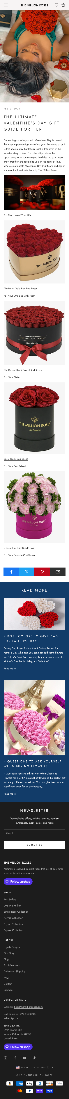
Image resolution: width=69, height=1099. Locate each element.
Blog (6, 959)
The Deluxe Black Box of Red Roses (23, 370)
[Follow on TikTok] (34, 1058)
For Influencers (12, 965)
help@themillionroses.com (28, 1007)
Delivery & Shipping (15, 971)
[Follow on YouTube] (24, 1058)
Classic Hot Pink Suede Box (19, 548)
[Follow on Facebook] (15, 1058)
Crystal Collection (13, 924)
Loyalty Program (12, 947)
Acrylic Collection (13, 918)
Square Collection (13, 930)
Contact (8, 984)
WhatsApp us (11, 1018)
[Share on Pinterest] (42, 572)
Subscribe (34, 845)
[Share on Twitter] (26, 572)
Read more (10, 668)
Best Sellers (10, 899)
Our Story (9, 953)
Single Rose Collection (16, 912)
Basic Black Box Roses (16, 459)
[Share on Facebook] (11, 572)
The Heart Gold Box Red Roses (20, 288)
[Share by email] (57, 572)
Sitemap (8, 990)
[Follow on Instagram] (5, 1058)
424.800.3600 (28, 1014)
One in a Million (12, 905)
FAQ (6, 978)
